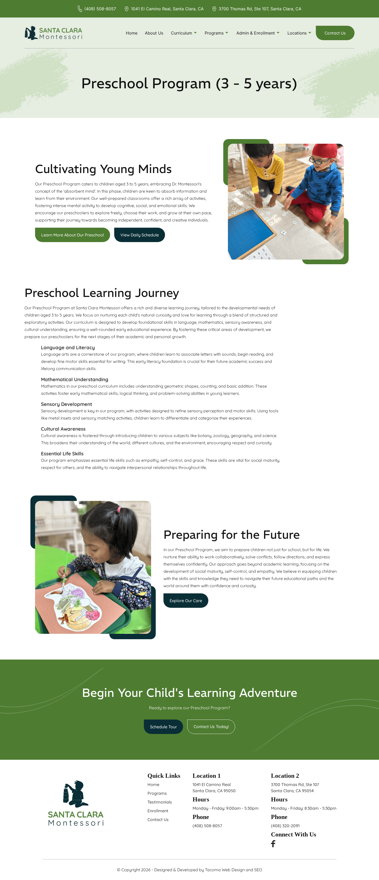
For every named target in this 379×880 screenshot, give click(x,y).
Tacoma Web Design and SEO (233, 869)
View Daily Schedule (139, 234)
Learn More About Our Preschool (72, 234)
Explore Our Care (186, 600)
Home (131, 33)
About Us (154, 33)
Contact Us (335, 33)
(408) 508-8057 (100, 8)
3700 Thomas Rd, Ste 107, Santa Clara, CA (260, 8)
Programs (157, 793)
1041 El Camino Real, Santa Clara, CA (167, 8)
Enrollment (157, 810)
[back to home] (53, 33)
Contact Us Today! (211, 726)
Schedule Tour (163, 726)
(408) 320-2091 (285, 825)
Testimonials (159, 802)
